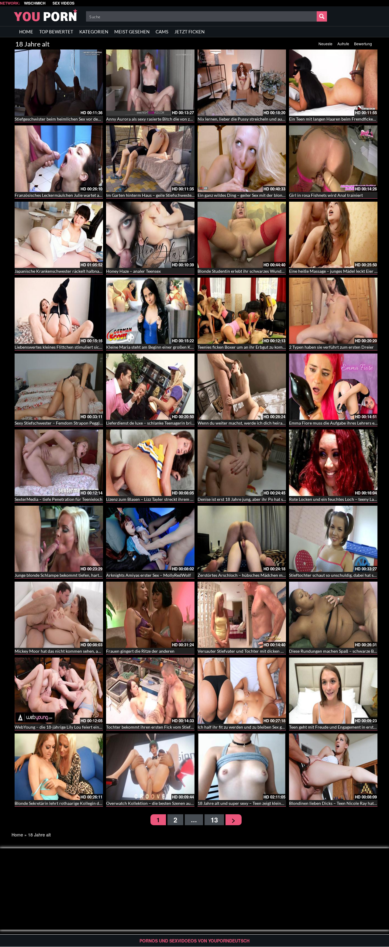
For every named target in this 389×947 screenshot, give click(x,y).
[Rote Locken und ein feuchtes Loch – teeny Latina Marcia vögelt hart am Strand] (333, 462)
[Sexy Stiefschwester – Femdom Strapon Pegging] (59, 387)
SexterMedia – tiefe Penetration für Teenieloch (58, 499)
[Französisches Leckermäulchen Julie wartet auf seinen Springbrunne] (59, 158)
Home (17, 835)
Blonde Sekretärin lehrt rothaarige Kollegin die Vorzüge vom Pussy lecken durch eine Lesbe (100, 803)
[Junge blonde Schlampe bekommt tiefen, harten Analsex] (59, 539)
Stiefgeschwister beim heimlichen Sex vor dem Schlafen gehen (73, 118)
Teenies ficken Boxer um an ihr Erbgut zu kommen (244, 347)
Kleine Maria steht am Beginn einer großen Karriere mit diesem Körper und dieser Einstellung (194, 347)
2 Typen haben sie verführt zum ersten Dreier (331, 347)
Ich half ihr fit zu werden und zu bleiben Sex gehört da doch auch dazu (263, 727)
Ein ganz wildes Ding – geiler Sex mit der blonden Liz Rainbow (255, 195)
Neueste (325, 43)
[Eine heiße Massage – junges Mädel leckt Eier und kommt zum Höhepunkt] (333, 235)
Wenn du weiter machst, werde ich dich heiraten (243, 423)
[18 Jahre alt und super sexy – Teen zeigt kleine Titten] (242, 766)
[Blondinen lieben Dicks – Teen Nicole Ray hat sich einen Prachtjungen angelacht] (333, 766)
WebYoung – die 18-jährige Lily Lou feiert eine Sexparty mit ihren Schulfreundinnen (93, 727)
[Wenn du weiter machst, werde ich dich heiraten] (242, 387)
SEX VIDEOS (63, 3)
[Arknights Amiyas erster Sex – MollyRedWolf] (150, 539)
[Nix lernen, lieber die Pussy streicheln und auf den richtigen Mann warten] (242, 83)
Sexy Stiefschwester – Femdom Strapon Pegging (59, 423)
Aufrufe (343, 43)
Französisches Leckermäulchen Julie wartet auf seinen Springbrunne (79, 195)
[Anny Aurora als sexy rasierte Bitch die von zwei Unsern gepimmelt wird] (150, 83)
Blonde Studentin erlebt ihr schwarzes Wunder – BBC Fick (252, 271)
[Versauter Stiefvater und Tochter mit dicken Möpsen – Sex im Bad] (242, 615)
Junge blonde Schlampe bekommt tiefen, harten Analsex (67, 575)
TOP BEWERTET (56, 31)
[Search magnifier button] (322, 16)
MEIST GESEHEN (132, 31)
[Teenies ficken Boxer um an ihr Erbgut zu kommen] (242, 311)
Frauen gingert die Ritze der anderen (140, 651)
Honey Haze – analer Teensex (133, 271)
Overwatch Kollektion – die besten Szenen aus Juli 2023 (158, 803)
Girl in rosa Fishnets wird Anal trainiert (326, 195)
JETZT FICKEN (189, 31)
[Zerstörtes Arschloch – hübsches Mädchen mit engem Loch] (242, 539)
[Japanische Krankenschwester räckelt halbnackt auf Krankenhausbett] (59, 235)
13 (214, 820)
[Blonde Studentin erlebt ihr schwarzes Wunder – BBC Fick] (242, 235)
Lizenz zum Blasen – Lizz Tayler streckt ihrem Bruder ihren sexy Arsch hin (174, 499)
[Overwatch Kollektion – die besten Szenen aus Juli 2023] (150, 766)
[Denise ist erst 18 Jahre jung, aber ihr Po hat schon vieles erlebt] (242, 462)
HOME (26, 31)
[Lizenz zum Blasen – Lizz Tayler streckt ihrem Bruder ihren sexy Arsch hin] (150, 462)
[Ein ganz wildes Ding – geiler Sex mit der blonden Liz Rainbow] (242, 158)
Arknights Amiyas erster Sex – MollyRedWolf (148, 575)
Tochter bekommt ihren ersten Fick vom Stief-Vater (154, 727)
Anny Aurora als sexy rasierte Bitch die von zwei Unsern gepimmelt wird (174, 118)
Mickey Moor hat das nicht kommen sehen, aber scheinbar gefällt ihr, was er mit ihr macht (99, 651)
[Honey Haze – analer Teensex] (150, 235)
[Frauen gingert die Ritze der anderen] (150, 615)
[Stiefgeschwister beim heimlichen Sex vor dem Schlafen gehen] (59, 83)
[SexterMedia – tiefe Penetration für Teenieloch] (59, 462)
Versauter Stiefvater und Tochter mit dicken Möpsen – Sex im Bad (259, 651)
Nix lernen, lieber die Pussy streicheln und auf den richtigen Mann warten (267, 118)
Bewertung (363, 43)
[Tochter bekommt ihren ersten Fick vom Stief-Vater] (150, 691)
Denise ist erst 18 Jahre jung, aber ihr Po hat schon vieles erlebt (257, 499)
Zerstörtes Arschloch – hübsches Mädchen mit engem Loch (253, 575)
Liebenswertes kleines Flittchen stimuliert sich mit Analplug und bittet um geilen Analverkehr (102, 347)
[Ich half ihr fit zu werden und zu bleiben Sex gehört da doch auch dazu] (242, 691)
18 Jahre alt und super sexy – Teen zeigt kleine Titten (246, 803)
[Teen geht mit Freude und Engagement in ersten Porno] (333, 691)
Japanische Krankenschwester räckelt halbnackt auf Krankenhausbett (80, 271)
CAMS (162, 31)
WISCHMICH (35, 3)
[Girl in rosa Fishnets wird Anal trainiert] (333, 158)
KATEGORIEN (93, 31)
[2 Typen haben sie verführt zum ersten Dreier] (333, 311)
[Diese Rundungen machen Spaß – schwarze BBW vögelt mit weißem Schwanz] (333, 615)
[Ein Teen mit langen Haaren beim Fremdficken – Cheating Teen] (333, 83)
